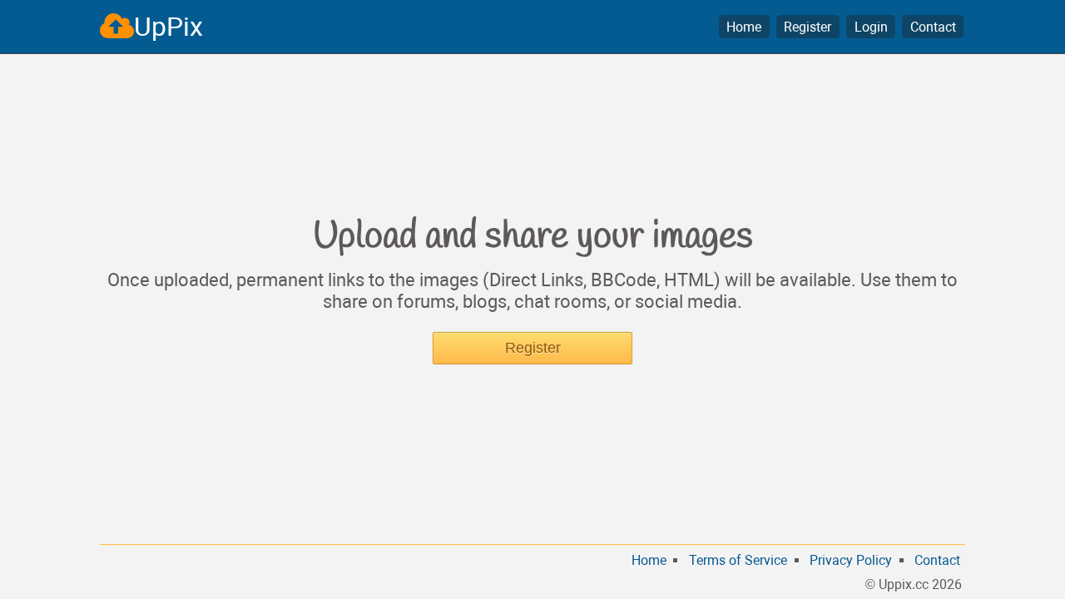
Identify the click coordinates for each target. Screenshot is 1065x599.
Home (743, 27)
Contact (933, 27)
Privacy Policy (851, 560)
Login (871, 27)
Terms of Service (738, 560)
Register (807, 27)
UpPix (168, 26)
